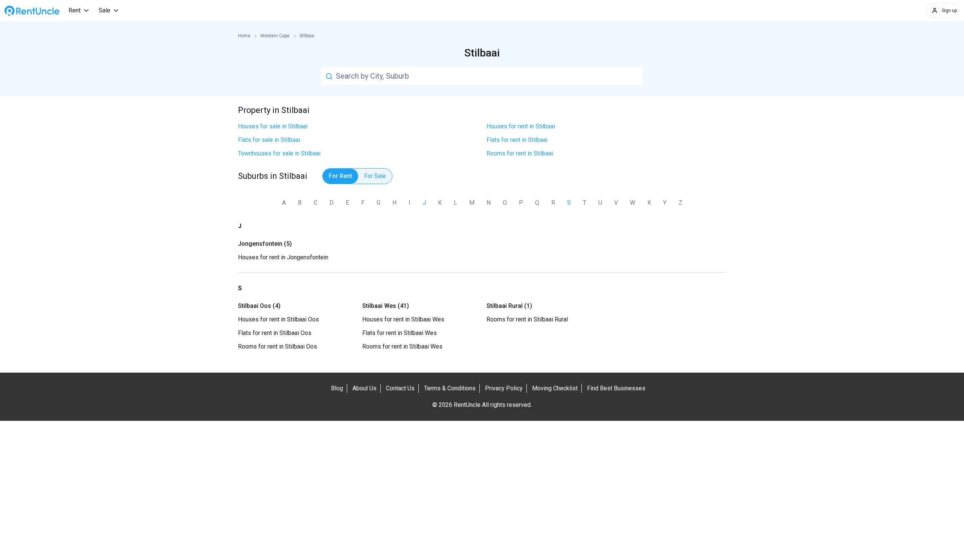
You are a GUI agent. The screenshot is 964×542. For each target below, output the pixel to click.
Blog (337, 388)
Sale (104, 10)
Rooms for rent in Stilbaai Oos (277, 346)
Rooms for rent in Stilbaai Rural (527, 319)
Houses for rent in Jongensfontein (283, 257)
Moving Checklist (555, 388)
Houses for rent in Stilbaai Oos (278, 319)
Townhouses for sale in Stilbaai (279, 153)
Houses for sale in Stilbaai (273, 126)
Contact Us (400, 388)
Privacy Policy (504, 388)
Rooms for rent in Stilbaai (520, 153)
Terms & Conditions (450, 388)
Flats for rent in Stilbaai (517, 139)
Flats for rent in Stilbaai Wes (399, 332)
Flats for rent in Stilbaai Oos (274, 332)
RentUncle (32, 10)
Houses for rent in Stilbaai (521, 126)
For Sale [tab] (375, 176)
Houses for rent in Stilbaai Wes (403, 319)
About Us (364, 388)
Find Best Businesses (616, 388)
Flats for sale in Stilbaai (269, 139)
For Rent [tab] (340, 176)
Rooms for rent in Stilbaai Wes (402, 346)
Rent (75, 10)
